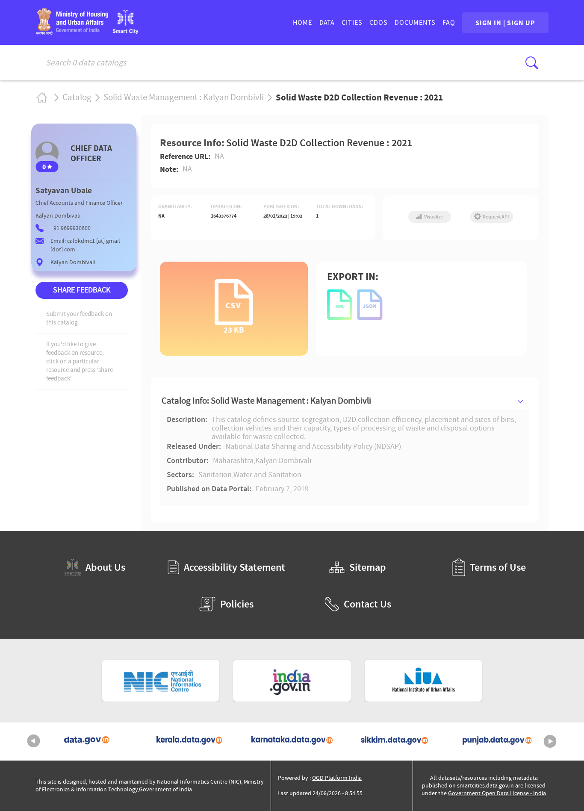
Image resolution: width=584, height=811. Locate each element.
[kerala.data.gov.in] (189, 741)
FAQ (448, 22)
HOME (302, 22)
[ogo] (125, 31)
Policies (237, 604)
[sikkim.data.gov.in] (395, 741)
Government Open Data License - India (497, 793)
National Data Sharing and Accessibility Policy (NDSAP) (313, 446)
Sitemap (367, 567)
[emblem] (71, 32)
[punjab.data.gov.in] (497, 741)
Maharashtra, (234, 461)
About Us (105, 567)
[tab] (344, 400)
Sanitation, (215, 475)
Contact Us (367, 604)
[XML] (340, 305)
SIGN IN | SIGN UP (505, 22)
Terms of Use (498, 567)
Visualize (433, 216)
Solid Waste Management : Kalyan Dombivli (183, 97)
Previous (34, 741)
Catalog (76, 97)
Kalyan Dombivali (283, 461)
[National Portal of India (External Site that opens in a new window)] (292, 680)
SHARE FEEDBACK (81, 290)
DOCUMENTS (415, 22)
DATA (326, 22)
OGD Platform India (337, 778)
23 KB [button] (234, 328)
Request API (495, 216)
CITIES (352, 22)
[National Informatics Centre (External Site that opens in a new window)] (160, 680)
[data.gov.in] (87, 741)
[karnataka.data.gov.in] (292, 741)
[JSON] (370, 305)
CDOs (378, 22)
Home (41, 97)
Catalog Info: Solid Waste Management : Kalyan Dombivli (266, 401)
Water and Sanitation (267, 475)
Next (550, 741)
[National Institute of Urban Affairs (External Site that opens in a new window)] (423, 680)
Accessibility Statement (234, 567)
